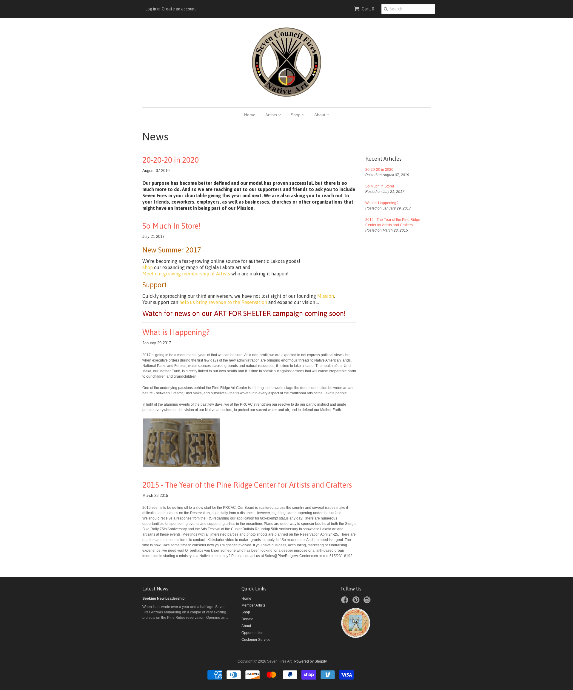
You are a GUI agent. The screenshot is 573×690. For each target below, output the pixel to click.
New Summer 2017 (171, 250)
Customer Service (255, 640)
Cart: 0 (367, 9)
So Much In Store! (171, 225)
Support (154, 285)
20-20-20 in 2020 (170, 160)
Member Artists (253, 605)
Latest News (155, 588)
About (320, 114)
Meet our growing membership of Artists (186, 273)
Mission (325, 296)
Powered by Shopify (310, 661)
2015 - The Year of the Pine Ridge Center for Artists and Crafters (247, 484)
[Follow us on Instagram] (367, 601)
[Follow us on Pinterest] (356, 601)
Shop (296, 114)
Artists (271, 114)
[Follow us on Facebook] (345, 601)
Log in (150, 9)
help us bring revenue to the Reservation (223, 302)
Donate (247, 619)
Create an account (179, 9)
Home (249, 114)
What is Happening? (176, 332)
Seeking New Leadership (163, 598)
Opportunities (252, 633)
